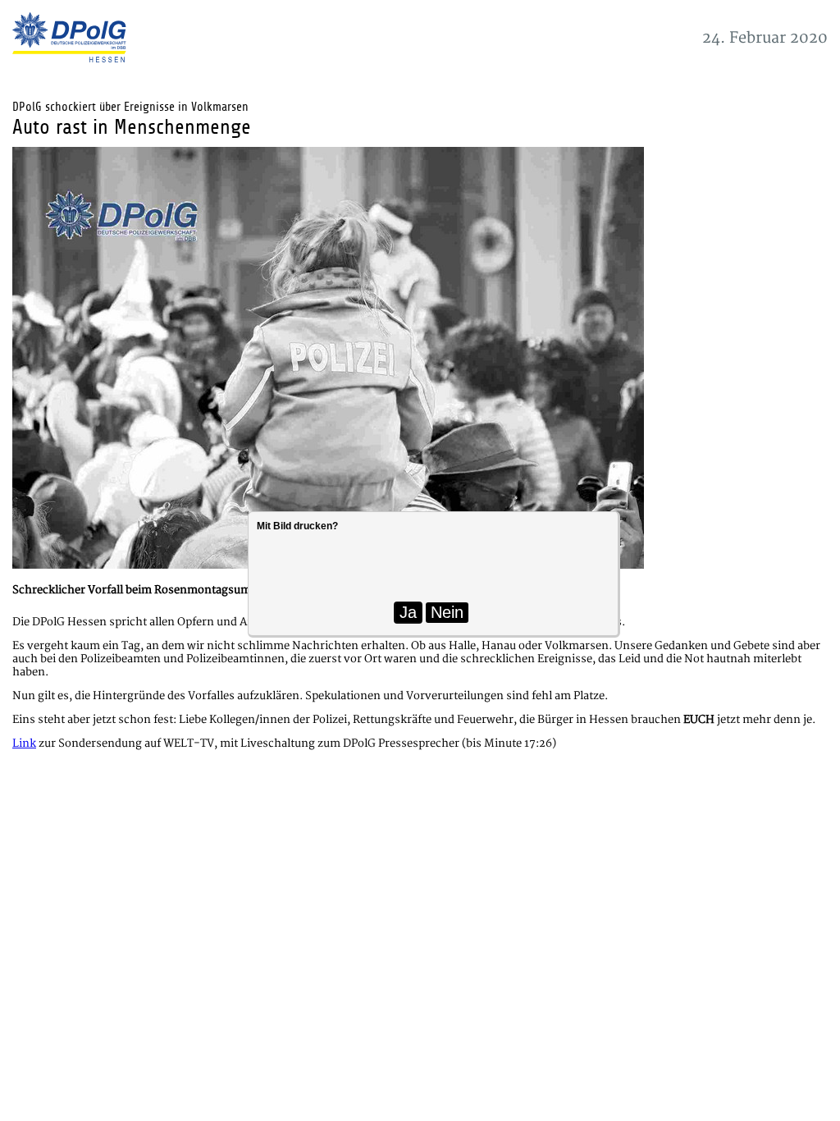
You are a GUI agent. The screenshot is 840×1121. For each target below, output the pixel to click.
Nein (447, 612)
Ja (408, 612)
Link (24, 743)
